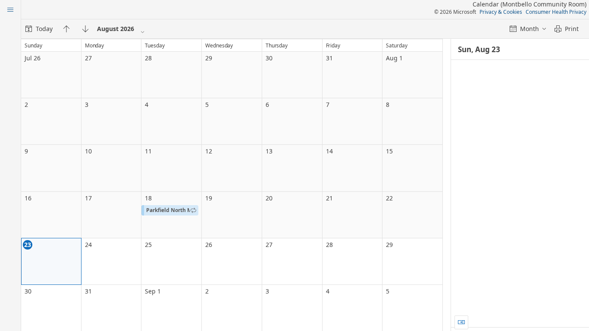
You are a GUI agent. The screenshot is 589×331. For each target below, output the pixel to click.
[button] (169, 210)
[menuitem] (39, 29)
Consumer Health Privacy (556, 12)
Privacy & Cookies (500, 12)
